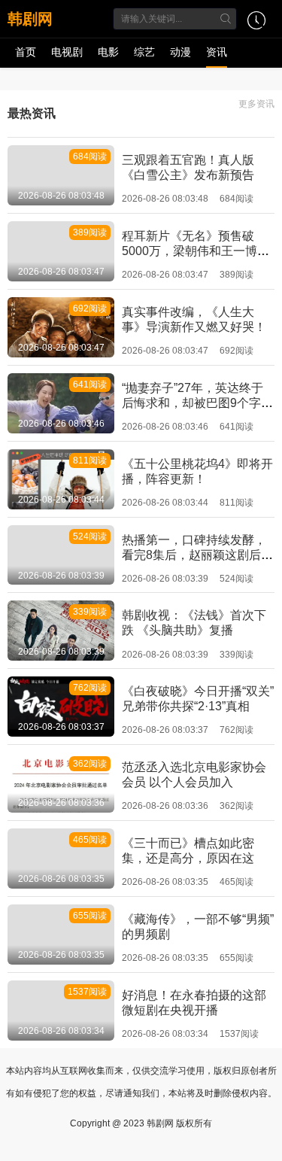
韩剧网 (30, 19)
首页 (25, 52)
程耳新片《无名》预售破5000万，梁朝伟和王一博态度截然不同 (195, 250)
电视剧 (67, 52)
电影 (108, 52)
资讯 (216, 52)
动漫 (180, 52)
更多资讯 (256, 104)
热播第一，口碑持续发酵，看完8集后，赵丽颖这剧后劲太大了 (197, 554)
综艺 (144, 52)
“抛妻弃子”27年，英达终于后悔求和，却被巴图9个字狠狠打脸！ (197, 402)
